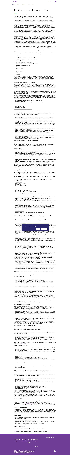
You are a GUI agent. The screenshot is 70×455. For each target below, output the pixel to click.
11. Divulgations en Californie (21, 72)
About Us (13, 4)
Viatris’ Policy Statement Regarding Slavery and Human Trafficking (31, 440)
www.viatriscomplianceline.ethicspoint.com (22, 424)
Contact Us (15, 441)
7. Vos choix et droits (19, 66)
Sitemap (29, 442)
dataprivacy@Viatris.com (32, 420)
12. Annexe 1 (18, 74)
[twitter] (53, 437)
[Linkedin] (49, 437)
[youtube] (51, 437)
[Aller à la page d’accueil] (15, 2)
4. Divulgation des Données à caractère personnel (24, 62)
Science (18, 4)
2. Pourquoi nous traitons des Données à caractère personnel (26, 59)
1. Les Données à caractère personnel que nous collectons (26, 57)
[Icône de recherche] (48, 1)
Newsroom (28, 4)
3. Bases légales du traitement (21, 60)
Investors (36, 439)
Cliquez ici (16, 428)
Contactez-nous (31, 50)
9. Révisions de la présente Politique (22, 69)
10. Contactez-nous (19, 71)
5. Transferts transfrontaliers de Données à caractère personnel (27, 63)
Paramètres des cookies (24, 441)
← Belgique (15, 5)
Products (23, 4)
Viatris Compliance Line (17, 439)
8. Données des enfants (20, 68)
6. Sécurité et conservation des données (23, 65)
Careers (33, 4)
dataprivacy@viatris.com (28, 403)
